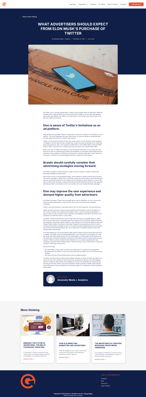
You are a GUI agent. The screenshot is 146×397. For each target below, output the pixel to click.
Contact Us (104, 383)
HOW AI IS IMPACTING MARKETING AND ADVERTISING (72, 344)
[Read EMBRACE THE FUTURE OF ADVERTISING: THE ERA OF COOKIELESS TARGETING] (37, 325)
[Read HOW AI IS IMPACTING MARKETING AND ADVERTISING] (73, 325)
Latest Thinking (112, 4)
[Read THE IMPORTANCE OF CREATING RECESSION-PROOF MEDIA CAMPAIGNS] (108, 325)
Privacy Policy (88, 393)
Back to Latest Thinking (30, 16)
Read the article (28, 359)
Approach (73, 4)
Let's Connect (136, 4)
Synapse (93, 4)
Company (123, 4)
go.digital (79, 395)
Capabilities (82, 4)
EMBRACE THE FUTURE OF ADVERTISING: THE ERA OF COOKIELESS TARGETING (34, 345)
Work (102, 381)
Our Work (102, 4)
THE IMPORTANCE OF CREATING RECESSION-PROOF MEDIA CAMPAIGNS (108, 345)
